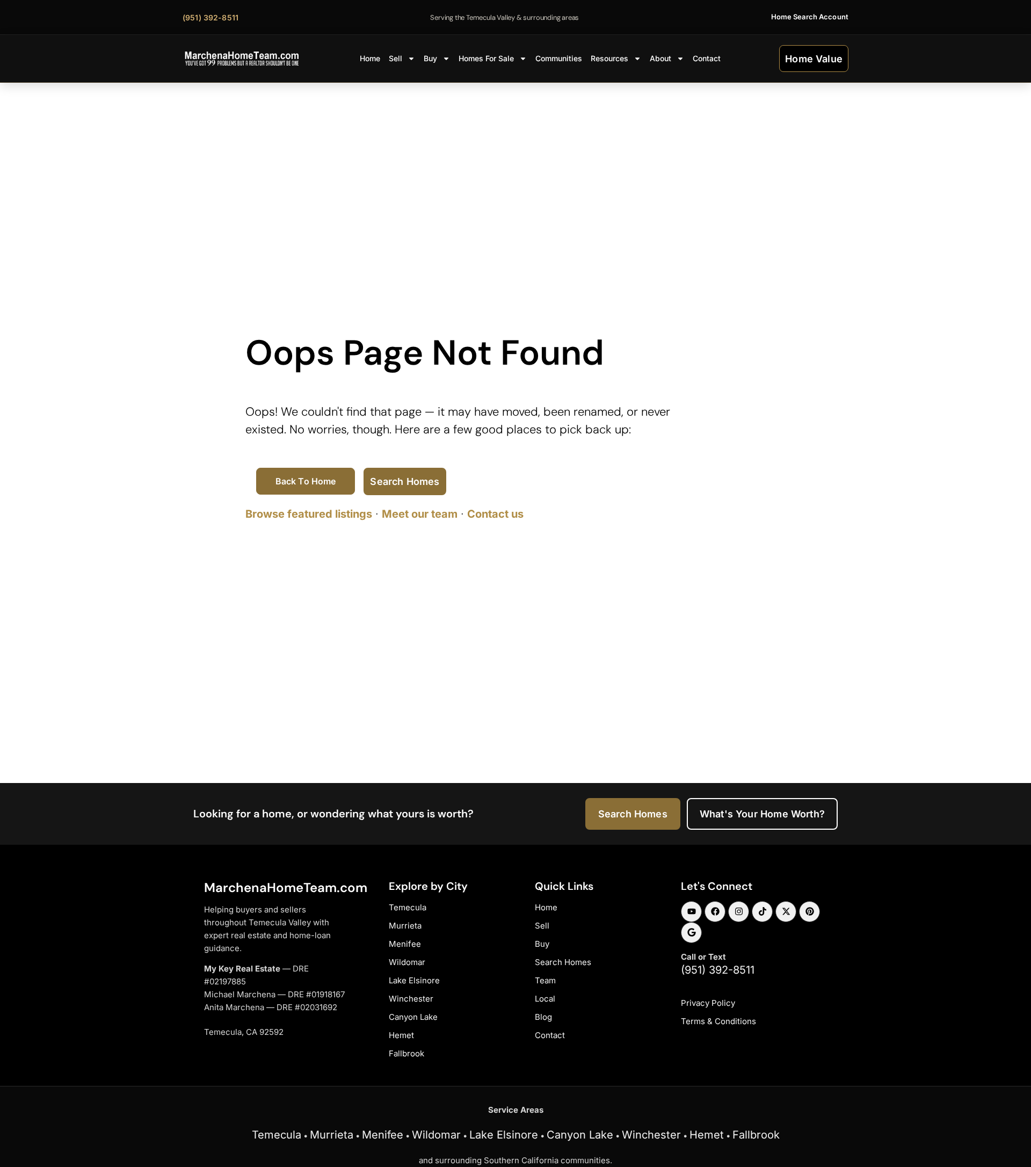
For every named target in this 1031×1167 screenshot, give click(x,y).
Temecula (276, 1134)
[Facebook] (715, 911)
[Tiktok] (762, 911)
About (660, 58)
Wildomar (436, 1134)
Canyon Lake (580, 1134)
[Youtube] (691, 911)
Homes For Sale (486, 58)
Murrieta (331, 1134)
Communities (558, 58)
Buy (430, 58)
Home (370, 58)
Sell (395, 58)
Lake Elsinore (503, 1134)
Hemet (706, 1134)
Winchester (651, 1134)
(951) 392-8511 (717, 969)
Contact (707, 58)
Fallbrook (756, 1134)
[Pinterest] (809, 911)
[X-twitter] (785, 911)
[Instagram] (738, 911)
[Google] (691, 932)
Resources (609, 58)
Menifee (382, 1134)
